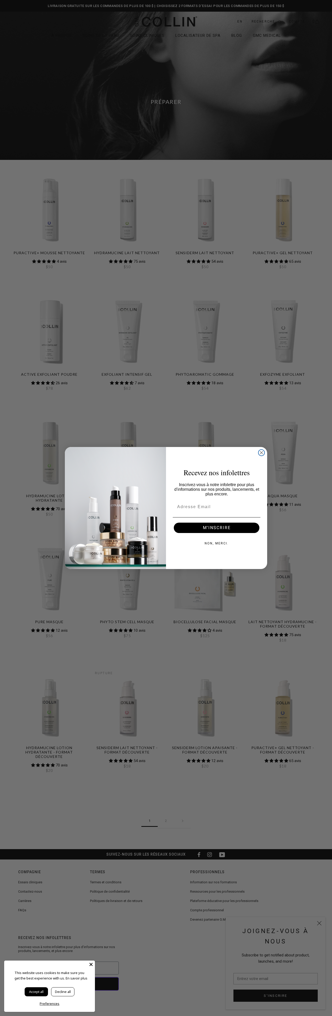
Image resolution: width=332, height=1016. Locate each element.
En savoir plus (76, 978)
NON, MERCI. (217, 543)
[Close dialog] (261, 453)
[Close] (91, 964)
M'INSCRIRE (217, 527)
